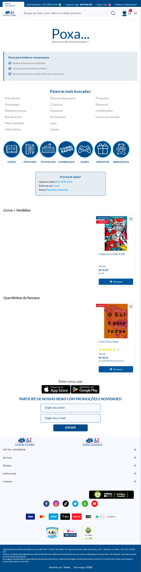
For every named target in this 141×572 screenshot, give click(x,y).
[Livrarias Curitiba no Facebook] (46, 503)
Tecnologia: (82, 567)
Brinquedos (58, 117)
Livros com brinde (107, 117)
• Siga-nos (101, 4)
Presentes (102, 98)
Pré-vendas (12, 98)
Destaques (12, 104)
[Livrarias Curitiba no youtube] (94, 503)
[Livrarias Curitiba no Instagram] (56, 503)
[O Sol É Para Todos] (116, 322)
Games (84, 161)
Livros (12, 161)
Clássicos (56, 104)
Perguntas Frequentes (57, 189)
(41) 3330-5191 (64, 181)
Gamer (54, 129)
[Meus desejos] (131, 219)
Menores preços (15, 110)
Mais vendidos (14, 123)
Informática (13, 129)
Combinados (104, 110)
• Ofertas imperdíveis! (125, 5)
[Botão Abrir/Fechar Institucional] (135, 450)
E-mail (56, 185)
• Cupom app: (78, 5)
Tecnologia (48, 161)
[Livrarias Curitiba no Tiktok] (66, 503)
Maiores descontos (63, 98)
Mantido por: (59, 567)
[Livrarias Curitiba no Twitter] (75, 503)
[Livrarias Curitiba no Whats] (85, 503)
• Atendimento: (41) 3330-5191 (42, 4)
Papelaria (56, 110)
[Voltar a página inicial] (9, 13)
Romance (102, 104)
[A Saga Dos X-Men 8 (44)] (116, 234)
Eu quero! (70, 427)
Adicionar (116, 282)
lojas (53, 123)
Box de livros (13, 117)
